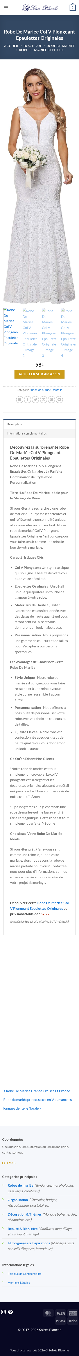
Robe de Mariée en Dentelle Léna (20, 1055)
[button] (6, 7)
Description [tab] (14, 424)
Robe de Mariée (61, 46)
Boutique (33, 46)
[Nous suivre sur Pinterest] (10, 1312)
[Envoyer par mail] (43, 399)
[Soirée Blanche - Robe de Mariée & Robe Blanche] (39, 7)
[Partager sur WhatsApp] (19, 399)
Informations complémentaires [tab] (27, 433)
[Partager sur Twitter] (35, 399)
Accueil (11, 46)
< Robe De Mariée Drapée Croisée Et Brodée (36, 1091)
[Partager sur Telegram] (59, 399)
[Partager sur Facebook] (27, 399)
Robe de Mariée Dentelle (41, 50)
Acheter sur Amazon (39, 374)
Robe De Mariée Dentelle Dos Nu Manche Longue (20, 994)
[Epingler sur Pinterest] (51, 399)
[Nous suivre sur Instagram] (3, 1312)
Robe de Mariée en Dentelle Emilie (58, 1055)
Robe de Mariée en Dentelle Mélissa (58, 992)
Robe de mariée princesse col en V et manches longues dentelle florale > (37, 1103)
